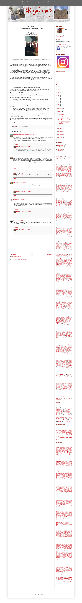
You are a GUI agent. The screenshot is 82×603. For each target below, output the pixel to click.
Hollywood (70, 461)
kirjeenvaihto (65, 518)
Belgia (66, 450)
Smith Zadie (69, 350)
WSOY (60, 421)
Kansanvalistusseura (67, 411)
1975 (57, 430)
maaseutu (57, 534)
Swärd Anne (59, 362)
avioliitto (67, 494)
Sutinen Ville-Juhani (63, 360)
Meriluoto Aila (64, 293)
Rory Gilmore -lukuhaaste (53, 22)
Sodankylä (67, 485)
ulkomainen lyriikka (59, 578)
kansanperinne (58, 512)
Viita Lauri (64, 383)
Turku (64, 489)
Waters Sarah (65, 388)
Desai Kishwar (68, 190)
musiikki (70, 539)
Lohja (69, 473)
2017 (59, 99)
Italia (71, 463)
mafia (61, 534)
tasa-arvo (61, 571)
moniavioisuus (64, 537)
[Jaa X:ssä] (24, 126)
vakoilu (60, 580)
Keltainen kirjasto (68, 466)
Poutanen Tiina (68, 318)
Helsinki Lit (66, 461)
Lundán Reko (62, 283)
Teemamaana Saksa (59, 488)
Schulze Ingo (58, 344)
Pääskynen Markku (59, 321)
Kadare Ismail (68, 245)
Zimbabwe (59, 492)
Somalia (70, 485)
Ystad (57, 492)
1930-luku (57, 446)
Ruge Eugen (68, 331)
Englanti (67, 454)
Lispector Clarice (62, 280)
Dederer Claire (68, 188)
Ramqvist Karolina (64, 322)
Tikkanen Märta (65, 369)
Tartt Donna (70, 365)
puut (67, 554)
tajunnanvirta (68, 570)
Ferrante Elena (59, 202)
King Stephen (63, 255)
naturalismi (61, 543)
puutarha (70, 554)
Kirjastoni (26, 22)
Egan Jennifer (59, 198)
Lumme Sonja (68, 281)
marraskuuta (60, 108)
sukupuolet (58, 568)
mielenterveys (69, 536)
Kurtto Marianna (66, 266)
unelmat (70, 578)
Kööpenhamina (69, 472)
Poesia (65, 416)
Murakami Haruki (66, 296)
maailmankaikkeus (65, 533)
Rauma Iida (70, 324)
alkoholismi (58, 493)
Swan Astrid (65, 361)
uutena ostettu (59, 149)
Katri (14, 220)
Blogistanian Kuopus (63, 452)
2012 (59, 139)
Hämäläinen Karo (63, 232)
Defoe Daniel (58, 189)
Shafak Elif (62, 345)
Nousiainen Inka (66, 303)
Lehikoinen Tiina (63, 273)
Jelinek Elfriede (62, 241)
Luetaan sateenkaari (64, 474)
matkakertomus (59, 535)
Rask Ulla (69, 323)
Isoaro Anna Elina (65, 235)
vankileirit (63, 581)
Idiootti (62, 410)
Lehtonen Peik (68, 274)
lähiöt (57, 532)
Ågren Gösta (61, 397)
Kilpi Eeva (65, 254)
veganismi (67, 581)
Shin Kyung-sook (64, 346)
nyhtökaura (70, 544)
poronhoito (61, 553)
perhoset (62, 551)
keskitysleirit (70, 514)
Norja (65, 478)
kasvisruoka (63, 513)
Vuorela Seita (70, 385)
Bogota (60, 453)
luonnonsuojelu (58, 530)
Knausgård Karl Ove (62, 258)
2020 (59, 95)
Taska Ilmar (59, 366)
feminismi (61, 502)
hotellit (69, 504)
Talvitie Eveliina (68, 364)
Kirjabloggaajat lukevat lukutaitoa (64, 121)
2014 (59, 104)
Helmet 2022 (58, 460)
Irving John (69, 234)
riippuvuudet (64, 556)
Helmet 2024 (69, 460)
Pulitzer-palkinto (58, 484)
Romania (68, 484)
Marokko (70, 475)
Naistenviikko (69, 476)
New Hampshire (65, 477)
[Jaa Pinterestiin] (27, 126)
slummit (57, 567)
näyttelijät (70, 545)
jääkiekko (62, 511)
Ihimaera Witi (58, 234)
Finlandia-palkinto (64, 456)
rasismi (71, 555)
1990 (67, 431)
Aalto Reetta (58, 156)
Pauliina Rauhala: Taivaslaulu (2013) (64, 119)
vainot (57, 580)
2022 (59, 92)
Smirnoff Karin (58, 350)
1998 (67, 432)
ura (56, 579)
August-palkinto (69, 449)
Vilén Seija (69, 383)
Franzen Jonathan (59, 205)
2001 (57, 433)
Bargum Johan (68, 173)
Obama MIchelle (67, 305)
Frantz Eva (69, 204)
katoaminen (70, 513)
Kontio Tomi (70, 260)
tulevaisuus (67, 574)
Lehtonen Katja (62, 274)
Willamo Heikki (66, 390)
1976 (59, 430)
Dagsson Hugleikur (61, 187)
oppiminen (70, 547)
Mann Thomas (58, 288)
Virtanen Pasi (63, 384)
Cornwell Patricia (63, 186)
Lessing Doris (62, 276)
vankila (61, 581)
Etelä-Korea (70, 455)
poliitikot (67, 552)
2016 (59, 101)
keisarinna (63, 514)
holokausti (58, 504)
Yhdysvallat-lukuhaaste (68, 491)
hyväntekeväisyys (65, 505)
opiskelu (66, 547)
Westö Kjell (68, 389)
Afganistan (67, 447)
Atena (66, 403)
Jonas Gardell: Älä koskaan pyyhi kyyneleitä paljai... (64, 116)
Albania (66, 448)
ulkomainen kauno (66, 577)
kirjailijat (65, 516)
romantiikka (58, 557)
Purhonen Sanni (67, 320)
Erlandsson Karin (67, 199)
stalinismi (70, 567)
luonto (70, 530)
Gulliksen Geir (61, 213)
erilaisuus (65, 500)
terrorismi (60, 572)
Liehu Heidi (58, 277)
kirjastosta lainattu (60, 144)
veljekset (70, 581)
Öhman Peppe (63, 398)
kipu (61, 516)
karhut (63, 512)
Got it (71, 2)
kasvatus (70, 512)
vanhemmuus (70, 580)
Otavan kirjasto (59, 479)
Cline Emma (70, 184)
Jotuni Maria (63, 242)
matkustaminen (69, 535)
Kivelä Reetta (66, 256)
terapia (57, 572)
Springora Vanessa (59, 353)
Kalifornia (64, 465)
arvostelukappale (60, 145)
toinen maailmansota (66, 573)
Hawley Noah (64, 219)
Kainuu (61, 465)
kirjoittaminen (58, 519)
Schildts (66, 417)
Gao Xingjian (62, 206)
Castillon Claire (58, 183)
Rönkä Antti (62, 334)
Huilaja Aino (68, 229)
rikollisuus (68, 556)
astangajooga (70, 493)
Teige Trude (70, 366)
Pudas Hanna (68, 319)
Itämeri (57, 464)
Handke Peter (68, 216)
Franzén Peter (66, 205)
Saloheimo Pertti (62, 337)
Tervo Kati (69, 367)
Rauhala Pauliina (64, 324)
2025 (59, 87)
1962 (59, 429)
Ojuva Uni (57, 307)
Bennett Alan (58, 174)
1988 (63, 431)
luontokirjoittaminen (59, 531)
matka (71, 534)
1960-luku (68, 446)
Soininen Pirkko (65, 351)
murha (71, 538)
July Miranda (65, 243)
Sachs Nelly (62, 335)
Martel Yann (68, 289)
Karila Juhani (68, 248)
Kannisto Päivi (61, 248)
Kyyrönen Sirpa (68, 267)
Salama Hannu (58, 336)
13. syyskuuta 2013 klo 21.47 (26, 146)
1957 (71, 428)
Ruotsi (71, 484)
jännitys (57, 511)
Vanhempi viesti (49, 254)
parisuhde (70, 548)
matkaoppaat (64, 535)
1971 (66, 429)
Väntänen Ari (66, 386)
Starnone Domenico (67, 353)
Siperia (64, 485)
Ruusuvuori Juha (65, 332)
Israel (66, 463)
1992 (71, 431)
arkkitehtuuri (65, 493)
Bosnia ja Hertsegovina (65, 453)
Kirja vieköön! (69, 467)
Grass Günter (58, 212)
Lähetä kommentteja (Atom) (17, 256)
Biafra (57, 451)
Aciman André (58, 157)
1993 (57, 432)
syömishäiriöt (58, 569)
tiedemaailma (64, 572)
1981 (66, 430)
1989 (65, 431)
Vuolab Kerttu (64, 385)
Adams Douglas (64, 157)
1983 (69, 430)
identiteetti (58, 506)
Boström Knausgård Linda (63, 175)
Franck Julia (64, 204)
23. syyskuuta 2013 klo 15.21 (21, 220)
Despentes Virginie (59, 191)
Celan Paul (63, 183)
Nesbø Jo (58, 302)
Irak (69, 462)
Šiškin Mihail (58, 399)
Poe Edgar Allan (68, 317)
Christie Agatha (59, 184)
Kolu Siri (65, 260)
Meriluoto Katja (69, 293)
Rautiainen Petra (60, 325)
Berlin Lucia (63, 174)
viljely (66, 582)
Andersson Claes (61, 168)
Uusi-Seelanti (67, 489)
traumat (60, 574)
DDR (59, 454)
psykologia (70, 553)
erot (67, 500)
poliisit (64, 552)
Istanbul (68, 463)
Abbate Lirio (63, 156)
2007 (71, 433)
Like (68, 413)
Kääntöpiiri (64, 413)
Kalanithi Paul (58, 246)
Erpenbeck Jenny (59, 200)
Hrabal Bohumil (65, 228)
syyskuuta (60, 111)
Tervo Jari (64, 367)
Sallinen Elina (64, 336)
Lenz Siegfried (68, 275)
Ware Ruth (59, 388)
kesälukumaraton (69, 515)
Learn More (66, 2)
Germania (68, 408)
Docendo (58, 407)
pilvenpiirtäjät (58, 552)
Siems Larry (61, 347)
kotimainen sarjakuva (63, 523)
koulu (60, 524)
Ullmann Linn (64, 377)
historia (59, 503)
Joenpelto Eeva (68, 241)
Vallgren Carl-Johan (65, 378)
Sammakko (62, 417)
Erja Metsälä (15, 199)
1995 (60, 432)
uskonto (62, 579)
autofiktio (58, 494)
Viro (71, 490)
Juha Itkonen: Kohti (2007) (62, 112)
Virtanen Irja (58, 384)
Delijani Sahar (70, 189)
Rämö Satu (67, 333)
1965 (60, 429)
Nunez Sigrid (62, 304)
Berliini (71, 450)
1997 (65, 432)
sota (67, 567)
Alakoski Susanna (65, 165)
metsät (65, 536)
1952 (67, 428)
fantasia (57, 502)
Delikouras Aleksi (60, 190)
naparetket (58, 543)
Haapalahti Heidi (67, 214)
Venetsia (60, 490)
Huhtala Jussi (62, 229)
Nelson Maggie (62, 301)
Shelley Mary (58, 346)
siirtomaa (57, 566)
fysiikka (67, 502)
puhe (57, 554)
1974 (71, 429)
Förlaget (63, 408)
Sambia (60, 485)
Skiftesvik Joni (68, 348)
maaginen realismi (63, 532)
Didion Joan (62, 192)
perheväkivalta (58, 551)
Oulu (64, 479)
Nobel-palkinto (61, 478)
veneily (57, 582)
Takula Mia (63, 364)
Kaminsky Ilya (65, 247)
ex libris (70, 501)
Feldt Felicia (69, 201)
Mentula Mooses (69, 292)
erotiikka (70, 500)
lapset (61, 526)
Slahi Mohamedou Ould (60, 349)
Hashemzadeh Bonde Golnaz (61, 217)
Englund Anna (60, 199)
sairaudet (58, 561)
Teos (71, 419)
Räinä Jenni (61, 333)
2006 (69, 433)
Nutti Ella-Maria (68, 304)
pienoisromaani (69, 551)
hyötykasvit (70, 505)
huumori (60, 505)
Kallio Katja (69, 246)
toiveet (71, 573)
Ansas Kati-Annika (59, 169)
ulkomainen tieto (65, 578)
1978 (62, 430)
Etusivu (31, 254)
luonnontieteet (65, 530)
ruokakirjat (60, 559)
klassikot (57, 520)
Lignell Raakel (68, 277)
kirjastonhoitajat (58, 518)
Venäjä (62, 490)
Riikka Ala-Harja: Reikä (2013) (63, 118)
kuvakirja (66, 525)
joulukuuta (60, 107)
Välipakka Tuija (60, 386)
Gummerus (58, 409)
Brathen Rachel (58, 177)
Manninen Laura (64, 288)
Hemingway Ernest (62, 221)
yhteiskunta (70, 583)
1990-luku (63, 447)
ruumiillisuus (70, 559)
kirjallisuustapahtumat (59, 517)
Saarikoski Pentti (68, 334)
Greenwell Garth (64, 212)
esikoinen (58, 501)
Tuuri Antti (62, 374)
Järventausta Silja (68, 244)
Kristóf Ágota (65, 263)
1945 (59, 428)
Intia (68, 462)
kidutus (57, 516)
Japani (63, 464)
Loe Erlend (68, 280)
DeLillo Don (62, 188)
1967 (62, 429)
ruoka (57, 559)
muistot (63, 538)
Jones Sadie (58, 242)
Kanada (67, 465)
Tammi (65, 419)
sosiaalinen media (62, 567)
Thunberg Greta (63, 368)
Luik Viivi (63, 281)
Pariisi (71, 479)
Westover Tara (62, 389)
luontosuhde (65, 531)
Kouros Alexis (61, 262)
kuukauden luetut (60, 525)
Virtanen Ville (69, 384)
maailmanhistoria (58, 533)
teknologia (70, 571)
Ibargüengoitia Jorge (61, 233)
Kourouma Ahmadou (68, 262)
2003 (62, 433)
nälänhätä (62, 545)
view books (69, 51)
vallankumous (64, 580)
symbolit (70, 568)
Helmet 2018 (69, 457)
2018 (59, 98)
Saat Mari (57, 335)
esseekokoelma (63, 501)
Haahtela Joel (59, 214)
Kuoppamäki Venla (59, 266)
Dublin (64, 454)
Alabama (63, 448)
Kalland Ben (64, 246)
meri (63, 536)
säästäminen (67, 569)
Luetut (21, 22)
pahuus (57, 548)
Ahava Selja (65, 159)
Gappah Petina (68, 206)
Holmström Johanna (61, 227)
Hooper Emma (68, 227)
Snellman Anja (59, 351)
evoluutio (67, 501)
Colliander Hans (65, 185)
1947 (60, 428)
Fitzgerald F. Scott (61, 203)
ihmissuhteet (69, 506)
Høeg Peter (70, 232)
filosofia (64, 502)
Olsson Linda (69, 307)
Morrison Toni (62, 295)
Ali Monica (69, 166)
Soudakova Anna (68, 352)
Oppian (69, 414)
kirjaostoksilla (70, 517)
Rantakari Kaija (59, 323)
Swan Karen (70, 361)
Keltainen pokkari (59, 467)
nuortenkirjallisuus (59, 544)
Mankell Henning (68, 287)
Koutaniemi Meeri (59, 263)
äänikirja (60, 586)
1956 (69, 428)
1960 (57, 429)
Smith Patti (63, 350)
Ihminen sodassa (64, 462)
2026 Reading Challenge (64, 44)
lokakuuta (60, 110)
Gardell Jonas (67, 207)
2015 (59, 102)
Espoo (66, 455)
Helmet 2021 (69, 459)
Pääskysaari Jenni (67, 321)
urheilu (59, 579)
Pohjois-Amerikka (69, 480)
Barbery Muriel (63, 173)
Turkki (61, 489)
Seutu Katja (58, 345)
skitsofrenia (70, 566)
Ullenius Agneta (58, 377)
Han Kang (62, 216)
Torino (71, 488)
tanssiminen (58, 571)
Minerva (57, 414)
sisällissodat (66, 566)
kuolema (70, 524)
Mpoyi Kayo (69, 295)
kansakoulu (70, 511)
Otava (58, 416)
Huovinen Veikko (68, 230)
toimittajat (60, 573)
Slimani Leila (68, 349)
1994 (59, 432)
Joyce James (68, 242)
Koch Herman (64, 259)
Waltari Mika (69, 387)
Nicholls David (70, 302)
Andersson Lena (68, 168)
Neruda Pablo (69, 301)
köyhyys (57, 526)
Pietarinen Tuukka (59, 316)
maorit (63, 534)
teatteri (65, 571)
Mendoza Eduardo (62, 292)
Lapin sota (58, 473)
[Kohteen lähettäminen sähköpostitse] (22, 126)
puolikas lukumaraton (62, 554)
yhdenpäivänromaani (63, 583)
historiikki (70, 503)
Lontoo (59, 474)
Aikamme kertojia (59, 448)
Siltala (66, 418)
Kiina (64, 467)
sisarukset (61, 566)
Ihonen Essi (63, 234)
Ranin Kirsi (70, 322)
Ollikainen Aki (63, 307)
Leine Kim (63, 275)
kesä (65, 515)
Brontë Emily (65, 177)
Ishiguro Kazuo (58, 235)
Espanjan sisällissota (60, 455)
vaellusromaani (69, 579)
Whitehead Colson (59, 390)
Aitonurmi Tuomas (66, 164)
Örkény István (68, 398)
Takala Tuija (58, 364)
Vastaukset (16, 144)
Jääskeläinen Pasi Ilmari (60, 245)
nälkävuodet (58, 545)
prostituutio (65, 553)
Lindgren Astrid (69, 278)
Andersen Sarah (69, 167)
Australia (57, 450)
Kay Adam (70, 250)
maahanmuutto (69, 532)
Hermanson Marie (69, 221)
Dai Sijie (66, 187)
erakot (62, 500)
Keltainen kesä (62, 466)
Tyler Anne (58, 375)
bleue (14, 182)
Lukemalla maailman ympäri (40, 22)
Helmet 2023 (64, 460)
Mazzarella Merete (59, 290)
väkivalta (57, 583)
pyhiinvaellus (58, 555)
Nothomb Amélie (59, 303)
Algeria (57, 449)
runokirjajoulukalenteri (60, 558)
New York (70, 477)
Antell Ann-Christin (65, 169)
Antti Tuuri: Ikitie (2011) (62, 114)
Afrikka (71, 447)
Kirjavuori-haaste (69, 468)
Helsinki (63, 461)
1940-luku (61, 446)
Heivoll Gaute (60, 220)
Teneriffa (65, 488)
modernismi (58, 537)
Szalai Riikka (61, 363)
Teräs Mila (58, 368)
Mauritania (57, 476)
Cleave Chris (65, 184)
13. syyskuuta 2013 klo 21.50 (26, 191)
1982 (67, 430)
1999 (69, 432)
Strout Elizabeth (66, 356)
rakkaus (67, 555)
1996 (63, 432)
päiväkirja (62, 555)
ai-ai (69, 421)
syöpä (63, 569)
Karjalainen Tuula (59, 249)
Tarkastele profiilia (59, 36)
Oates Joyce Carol (59, 305)
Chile (57, 454)
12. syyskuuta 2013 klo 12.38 (29, 134)
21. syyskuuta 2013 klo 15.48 (23, 199)
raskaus (57, 556)
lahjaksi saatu (59, 150)
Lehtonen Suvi (58, 275)
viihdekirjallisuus (62, 582)
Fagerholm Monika (62, 201)
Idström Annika (68, 233)
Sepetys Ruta (69, 344)
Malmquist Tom (61, 287)
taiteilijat (64, 570)
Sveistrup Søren (69, 360)
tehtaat (67, 571)
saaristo (70, 560)
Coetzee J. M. (59, 185)
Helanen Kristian (65, 220)
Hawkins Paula (58, 219)
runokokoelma (69, 558)
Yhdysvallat (60, 491)
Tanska (66, 487)
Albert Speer (70, 448)
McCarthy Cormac (67, 290)
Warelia (67, 421)
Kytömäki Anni (62, 267)
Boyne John (62, 176)
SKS (68, 416)
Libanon (63, 473)
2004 (64, 433)
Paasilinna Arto (68, 309)
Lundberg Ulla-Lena (59, 282)
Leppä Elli (57, 276)
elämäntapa (64, 499)
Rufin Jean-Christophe (61, 331)
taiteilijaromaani (59, 570)
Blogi (10, 22)
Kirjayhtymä (68, 412)
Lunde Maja (65, 282)
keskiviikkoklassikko (59, 515)
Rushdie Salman (58, 332)
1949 (64, 428)
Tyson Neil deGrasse (64, 375)
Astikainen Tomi (68, 170)
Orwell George (58, 308)
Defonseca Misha (63, 189)
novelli (65, 543)
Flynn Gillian (67, 203)
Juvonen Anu (62, 244)
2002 (59, 433)
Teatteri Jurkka (69, 487)
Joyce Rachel (58, 243)
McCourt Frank (58, 291)
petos (65, 551)
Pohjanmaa (58, 480)
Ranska (65, 484)
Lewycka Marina (68, 276)
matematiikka (67, 534)
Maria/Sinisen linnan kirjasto (18, 134)
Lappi (61, 473)
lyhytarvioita (70, 531)
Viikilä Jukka (59, 383)
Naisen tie (65, 476)
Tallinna (60, 487)
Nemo (62, 414)
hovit (71, 504)
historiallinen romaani (65, 503)
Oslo (71, 478)
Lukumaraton (66, 475)
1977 (60, 430)
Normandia (68, 478)
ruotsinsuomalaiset (65, 559)
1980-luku (60, 447)
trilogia (63, 574)
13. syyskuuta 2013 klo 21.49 (26, 173)
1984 (71, 430)
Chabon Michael (69, 183)
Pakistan (67, 479)
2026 (59, 86)
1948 (62, 428)
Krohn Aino (70, 263)
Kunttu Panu (61, 265)
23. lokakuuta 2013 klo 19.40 (26, 229)
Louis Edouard (58, 281)
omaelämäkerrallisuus (67, 546)
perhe (61, 550)
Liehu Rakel (63, 277)
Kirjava (62, 412)
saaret (67, 560)
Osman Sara (65, 308)
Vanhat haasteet (64, 22)
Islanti (59, 463)
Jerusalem (65, 464)
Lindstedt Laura (60, 279)
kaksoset (66, 511)
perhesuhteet (68, 550)
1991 (69, 431)
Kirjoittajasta (15, 22)
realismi (60, 556)
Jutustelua (70, 464)
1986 (59, 431)
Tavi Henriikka (64, 366)
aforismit (63, 492)
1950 (66, 428)
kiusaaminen (70, 519)
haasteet (70, 502)
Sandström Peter (59, 338)
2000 (71, 432)
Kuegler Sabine (65, 264)
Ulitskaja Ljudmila (68, 376)
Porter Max (58, 318)
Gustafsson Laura (68, 213)
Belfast (64, 450)
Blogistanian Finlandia (63, 451)
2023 (59, 90)
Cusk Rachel (70, 186)
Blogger (48, 594)
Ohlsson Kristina (68, 306)
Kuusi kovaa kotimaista (63, 472)
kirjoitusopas (63, 519)
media (57, 536)
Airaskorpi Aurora (60, 164)
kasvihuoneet (58, 513)
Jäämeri (57, 465)
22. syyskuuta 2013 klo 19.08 (26, 211)
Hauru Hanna (62, 218)
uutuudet (65, 579)
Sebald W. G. (63, 344)
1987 (61, 431)
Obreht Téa (58, 306)
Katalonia (57, 466)
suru (67, 568)
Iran (71, 462)
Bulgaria (70, 453)
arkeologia (61, 493)
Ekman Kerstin (65, 198)
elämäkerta (70, 498)
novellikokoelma (69, 543)
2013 (59, 105)
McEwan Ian (64, 291)
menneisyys (60, 536)
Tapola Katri (64, 365)
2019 (59, 96)
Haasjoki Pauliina (59, 215)
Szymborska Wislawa (68, 363)
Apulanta (60, 449)
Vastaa (15, 152)
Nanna (17, 146)
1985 (57, 431)
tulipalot (70, 574)
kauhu (57, 514)
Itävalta (60, 464)
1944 (57, 428)
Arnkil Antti (62, 170)
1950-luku (64, 446)
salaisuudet (64, 561)
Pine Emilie (65, 316)
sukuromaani (63, 568)
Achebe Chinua (68, 156)
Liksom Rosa (58, 278)
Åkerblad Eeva (66, 397)
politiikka (70, 552)
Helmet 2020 (63, 459)
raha (65, 555)
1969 (64, 429)
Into (69, 410)
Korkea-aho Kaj (60, 261)
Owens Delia (63, 309)
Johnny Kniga (59, 411)
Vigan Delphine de (69, 382)
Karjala (71, 465)
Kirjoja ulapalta (60, 469)
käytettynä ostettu (60, 146)
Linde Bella (64, 278)
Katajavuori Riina (67, 249)
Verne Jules (63, 382)
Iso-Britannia (63, 463)
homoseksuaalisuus (63, 504)
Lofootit (66, 473)
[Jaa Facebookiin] (25, 126)
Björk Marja (68, 174)
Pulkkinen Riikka (59, 320)
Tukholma (58, 489)
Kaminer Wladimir (59, 247)
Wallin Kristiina (64, 387)
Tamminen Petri (58, 365)
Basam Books (58, 406)
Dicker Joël (65, 191)
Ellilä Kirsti (70, 198)
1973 (69, 429)
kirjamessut (65, 517)
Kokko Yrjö (70, 259)
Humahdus (58, 410)
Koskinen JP (66, 261)
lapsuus (70, 526)
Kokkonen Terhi (59, 260)
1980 (64, 430)
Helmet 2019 (58, 459)
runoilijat (70, 557)
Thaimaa (68, 488)
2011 (64, 434)
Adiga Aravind (68, 158)
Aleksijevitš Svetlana (63, 166)
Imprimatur (66, 410)
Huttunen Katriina (65, 231)
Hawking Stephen (68, 218)
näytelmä (66, 545)
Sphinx (71, 418)
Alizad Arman (58, 167)
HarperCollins (67, 409)
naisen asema (66, 542)
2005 (66, 433)
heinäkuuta (60, 128)
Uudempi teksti (13, 254)
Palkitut (31, 22)
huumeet (57, 505)
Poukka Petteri (63, 318)
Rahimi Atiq (58, 322)
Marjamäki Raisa (62, 289)
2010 (62, 434)
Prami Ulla (57, 319)
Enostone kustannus (65, 407)
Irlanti (57, 463)
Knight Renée (58, 259)
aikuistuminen (68, 492)
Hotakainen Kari (58, 228)
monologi (70, 537)
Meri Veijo (58, 293)
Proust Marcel (63, 319)
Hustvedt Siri (58, 231)
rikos (71, 556)
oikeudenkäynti (58, 546)
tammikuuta (60, 137)
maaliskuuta (60, 134)
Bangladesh (61, 450)
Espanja (70, 454)
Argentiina (64, 449)
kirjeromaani (70, 518)
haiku (57, 503)
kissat (67, 519)
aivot (71, 492)
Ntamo (65, 414)
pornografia (58, 553)
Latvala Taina (66, 272)
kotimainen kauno (61, 522)
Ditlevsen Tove (68, 192)
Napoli (57, 477)
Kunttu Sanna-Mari (68, 265)
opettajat (63, 547)
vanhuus (57, 581)
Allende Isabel (63, 167)
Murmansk (61, 476)
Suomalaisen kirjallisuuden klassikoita (62, 486)
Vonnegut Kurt (58, 385)
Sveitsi (57, 487)
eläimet (57, 498)
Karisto (57, 412)
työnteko (57, 577)
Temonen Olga (59, 367)
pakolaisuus (66, 548)
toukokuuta (60, 131)
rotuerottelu (64, 557)
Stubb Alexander (58, 359)
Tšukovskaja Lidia (61, 376)
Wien (57, 491)
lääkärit (59, 532)
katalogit (66, 513)
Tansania (62, 487)
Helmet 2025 (58, 461)
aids (65, 492)
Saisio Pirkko (67, 335)
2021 (59, 93)
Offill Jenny (63, 306)
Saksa (57, 485)
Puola (62, 484)
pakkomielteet (61, 548)
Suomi (71, 486)
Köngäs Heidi (58, 268)
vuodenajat (70, 582)
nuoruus (65, 544)
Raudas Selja (58, 324)
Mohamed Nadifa (66, 294)
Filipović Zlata (66, 202)
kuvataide (70, 525)
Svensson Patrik (59, 361)
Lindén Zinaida (66, 279)
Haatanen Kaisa (65, 215)
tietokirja (57, 573)
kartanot (66, 512)
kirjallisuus (70, 516)
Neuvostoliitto (61, 477)
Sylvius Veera (65, 362)
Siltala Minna (66, 347)
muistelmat (58, 538)
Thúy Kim (69, 368)
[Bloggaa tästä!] (23, 126)
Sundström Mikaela (65, 359)
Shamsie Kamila (68, 345)
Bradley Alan (68, 176)
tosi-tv (57, 574)
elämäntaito (58, 499)
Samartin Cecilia (68, 337)
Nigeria (57, 478)
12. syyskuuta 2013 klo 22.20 (21, 182)
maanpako (70, 533)
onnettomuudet (58, 547)
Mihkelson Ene (59, 294)
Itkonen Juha (67, 236)
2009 (59, 434)
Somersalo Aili (62, 352)
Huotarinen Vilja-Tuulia (60, 230)
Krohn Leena (59, 264)
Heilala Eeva (70, 219)
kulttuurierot (65, 524)
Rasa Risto (65, 323)
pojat (62, 552)
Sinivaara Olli (62, 348)
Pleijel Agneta (62, 317)
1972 (67, 429)
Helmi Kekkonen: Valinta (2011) (63, 125)
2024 (59, 89)
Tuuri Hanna (69, 374)
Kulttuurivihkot (58, 413)
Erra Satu (65, 200)
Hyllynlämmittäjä (58, 462)
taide (71, 569)
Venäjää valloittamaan (67, 490)
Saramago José (65, 338)
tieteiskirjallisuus (69, 572)
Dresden (61, 454)
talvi (71, 570)
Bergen (68, 450)
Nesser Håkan (64, 302)
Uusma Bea (69, 377)
